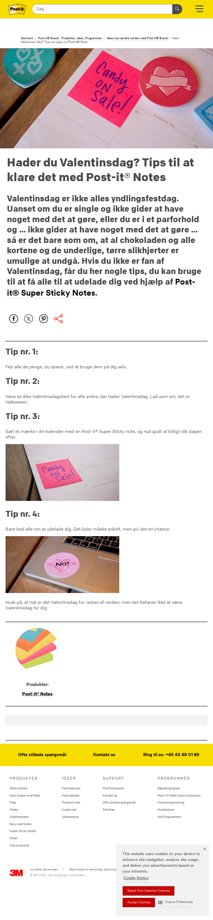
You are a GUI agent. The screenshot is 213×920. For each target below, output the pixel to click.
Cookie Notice (136, 878)
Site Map (109, 809)
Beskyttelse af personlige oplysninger (94, 869)
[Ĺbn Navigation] (199, 11)
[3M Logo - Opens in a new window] (17, 9)
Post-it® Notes (37, 693)
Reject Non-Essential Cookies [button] (148, 891)
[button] (175, 902)
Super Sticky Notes (23, 831)
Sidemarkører (19, 817)
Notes (14, 809)
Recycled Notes (21, 824)
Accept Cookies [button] (138, 902)
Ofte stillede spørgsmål (42, 755)
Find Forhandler (113, 788)
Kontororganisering (171, 802)
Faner (13, 838)
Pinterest (43, 318)
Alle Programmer (169, 817)
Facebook (13, 318)
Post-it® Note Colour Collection (179, 795)
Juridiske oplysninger (44, 869)
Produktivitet (71, 802)
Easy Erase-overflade (25, 795)
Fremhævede (71, 788)
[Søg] (177, 9)
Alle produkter (19, 845)
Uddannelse (70, 817)
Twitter (28, 318)
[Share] (58, 319)
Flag (13, 802)
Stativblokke (18, 788)
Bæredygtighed (169, 788)
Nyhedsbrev (166, 809)
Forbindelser (71, 795)
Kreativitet (69, 809)
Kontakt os (104, 755)
